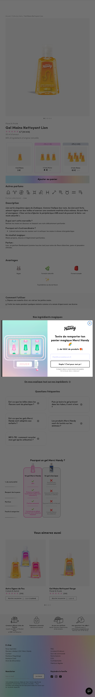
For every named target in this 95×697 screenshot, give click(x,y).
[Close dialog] (90, 323)
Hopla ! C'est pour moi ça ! (70, 364)
